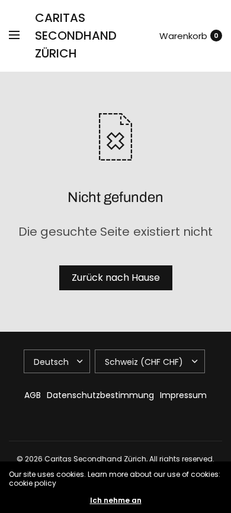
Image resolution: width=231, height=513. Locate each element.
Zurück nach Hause (116, 277)
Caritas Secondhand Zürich (76, 35)
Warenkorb (183, 36)
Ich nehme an (116, 500)
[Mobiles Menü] (22, 36)
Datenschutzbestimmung (100, 395)
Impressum (183, 395)
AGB (32, 395)
